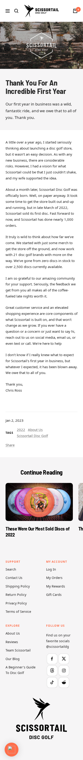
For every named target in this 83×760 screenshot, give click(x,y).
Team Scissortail (18, 650)
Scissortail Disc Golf (32, 435)
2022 (21, 429)
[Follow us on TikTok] (52, 682)
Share (10, 445)
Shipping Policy (18, 586)
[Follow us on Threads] (52, 670)
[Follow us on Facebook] (52, 659)
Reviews (12, 642)
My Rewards (55, 586)
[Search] (16, 11)
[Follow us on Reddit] (64, 682)
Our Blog (13, 659)
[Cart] (75, 11)
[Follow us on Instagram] (64, 670)
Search (11, 569)
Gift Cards (54, 594)
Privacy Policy (16, 603)
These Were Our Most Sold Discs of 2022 (38, 531)
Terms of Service (18, 611)
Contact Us (14, 577)
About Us (35, 429)
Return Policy (16, 594)
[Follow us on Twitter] (64, 659)
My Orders (54, 577)
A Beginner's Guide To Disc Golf (21, 670)
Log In (51, 569)
